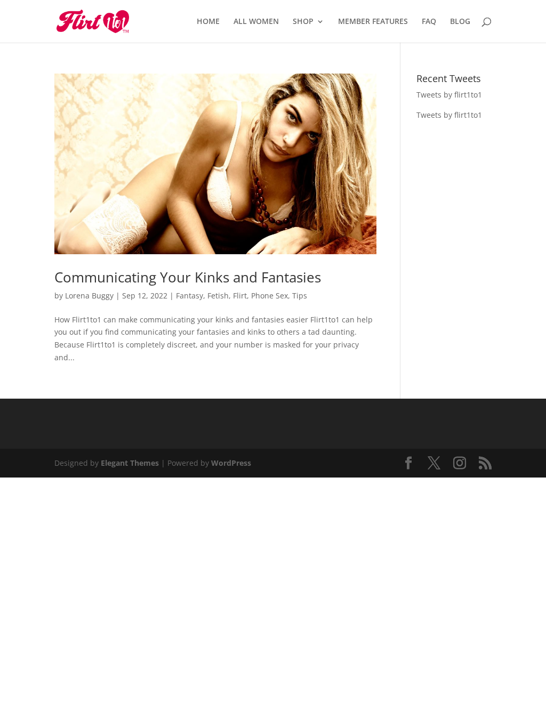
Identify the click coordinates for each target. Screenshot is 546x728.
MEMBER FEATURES (373, 22)
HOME (208, 22)
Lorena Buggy (89, 295)
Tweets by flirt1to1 (449, 95)
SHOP (303, 22)
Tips (299, 295)
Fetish (218, 295)
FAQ (429, 22)
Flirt (240, 295)
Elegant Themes (130, 463)
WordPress (231, 463)
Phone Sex (269, 295)
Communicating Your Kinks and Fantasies (187, 277)
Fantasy (189, 295)
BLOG (460, 22)
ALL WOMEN (256, 22)
